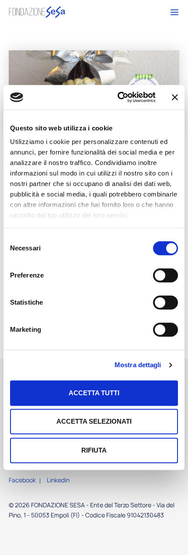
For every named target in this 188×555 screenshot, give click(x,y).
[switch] (165, 275)
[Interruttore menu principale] (172, 14)
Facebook (22, 480)
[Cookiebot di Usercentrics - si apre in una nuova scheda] (118, 97)
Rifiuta (94, 450)
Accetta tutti (94, 393)
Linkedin (58, 480)
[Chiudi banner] (175, 97)
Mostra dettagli (138, 365)
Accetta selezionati (94, 421)
